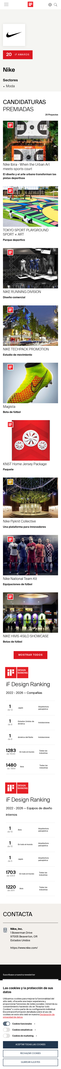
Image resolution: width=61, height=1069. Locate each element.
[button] (48, 4)
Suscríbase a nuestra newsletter (19, 975)
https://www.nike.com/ (24, 948)
